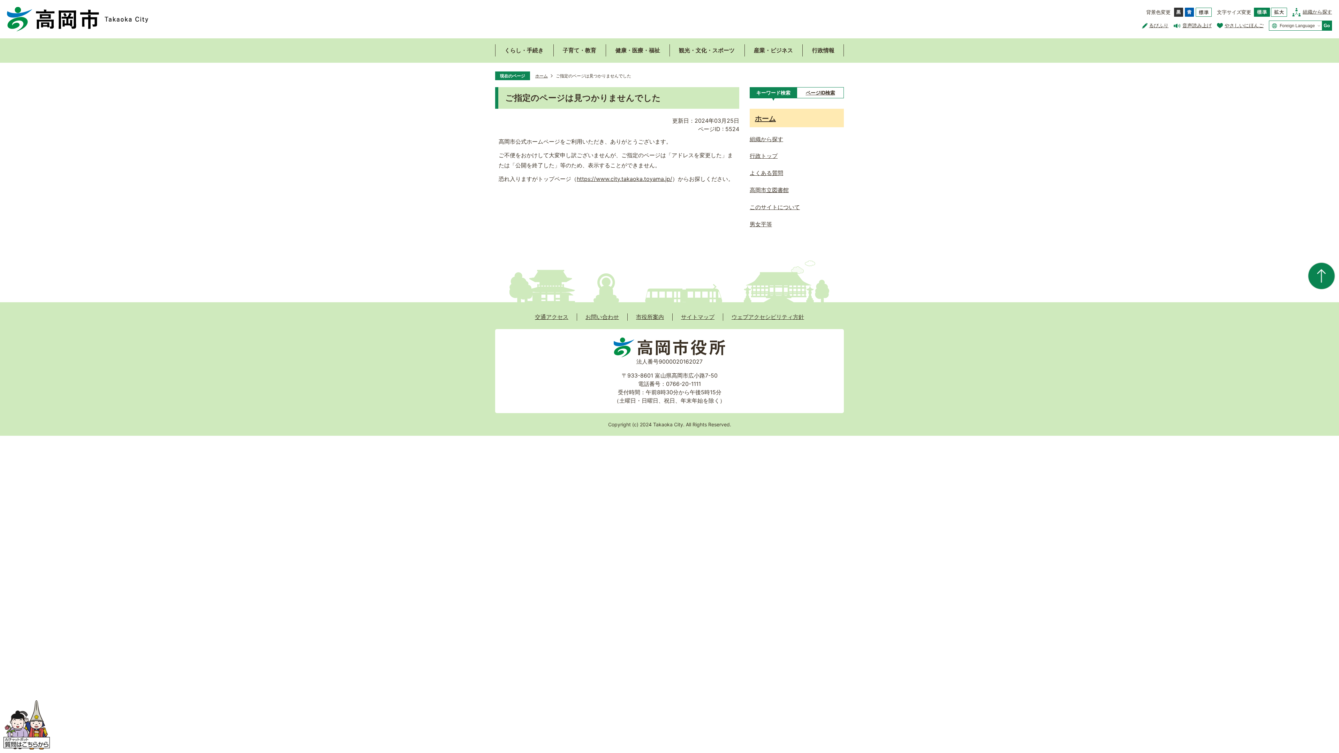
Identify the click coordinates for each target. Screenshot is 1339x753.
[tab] (773, 92)
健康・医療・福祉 (637, 50)
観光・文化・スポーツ (707, 50)
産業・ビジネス (773, 50)
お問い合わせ (602, 316)
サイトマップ (697, 316)
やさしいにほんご (1244, 25)
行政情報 (823, 50)
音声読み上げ (1197, 25)
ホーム (541, 75)
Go (1327, 25)
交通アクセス (551, 316)
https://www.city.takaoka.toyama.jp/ (624, 178)
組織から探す (1317, 12)
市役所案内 (650, 316)
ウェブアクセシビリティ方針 (768, 316)
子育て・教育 (579, 50)
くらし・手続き (524, 50)
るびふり (1158, 25)
